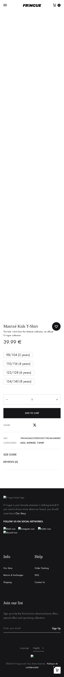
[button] (18, 355)
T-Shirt (40, 442)
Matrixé (31, 442)
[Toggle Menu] (5, 5)
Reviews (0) (10, 461)
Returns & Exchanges (13, 575)
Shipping (7, 582)
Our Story (21, 513)
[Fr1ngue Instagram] (28, 529)
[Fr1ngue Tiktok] (10, 529)
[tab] (32, 454)
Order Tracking (42, 568)
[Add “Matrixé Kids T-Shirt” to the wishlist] (56, 326)
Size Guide (10, 454)
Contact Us (40, 582)
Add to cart (32, 413)
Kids (22, 442)
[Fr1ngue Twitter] (44, 529)
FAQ (37, 575)
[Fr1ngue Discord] (10, 533)
